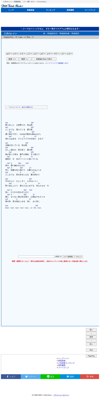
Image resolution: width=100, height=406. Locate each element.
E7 (36, 136)
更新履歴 (70, 10)
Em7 (27, 163)
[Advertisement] (50, 19)
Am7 (6, 123)
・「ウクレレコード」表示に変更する (19, 107)
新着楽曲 (30, 10)
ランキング (50, 10)
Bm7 (19, 163)
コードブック (90, 10)
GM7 (32, 123)
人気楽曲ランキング (66, 363)
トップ (11, 10)
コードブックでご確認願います (57, 63)
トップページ (63, 358)
